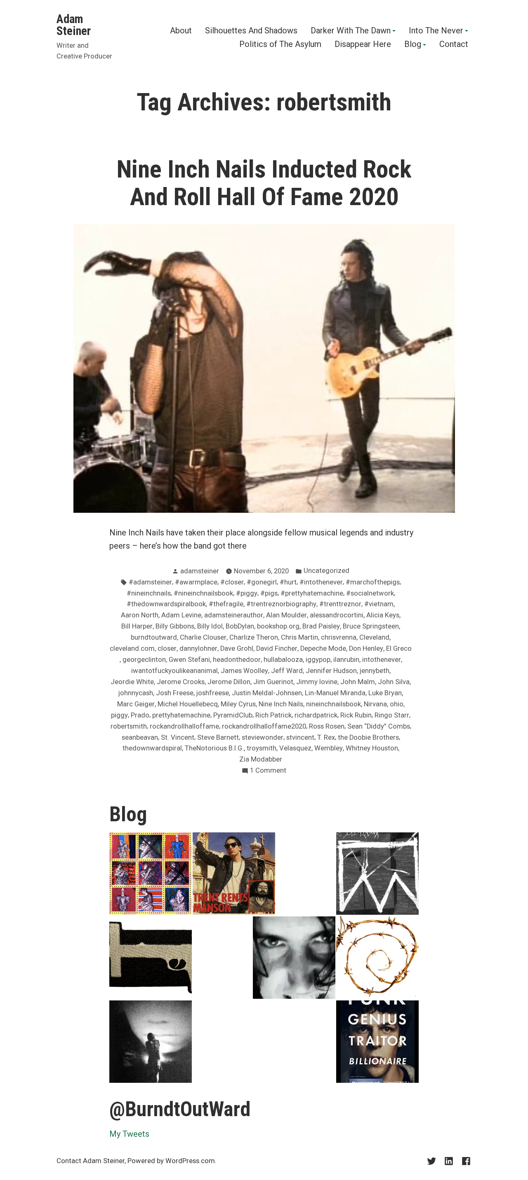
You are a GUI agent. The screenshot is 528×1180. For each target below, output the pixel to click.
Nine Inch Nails (281, 704)
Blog (412, 45)
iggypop (318, 660)
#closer (232, 582)
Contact (453, 45)
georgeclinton (144, 660)
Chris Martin (299, 637)
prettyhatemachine (181, 715)
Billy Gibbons (175, 626)
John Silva (394, 682)
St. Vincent (177, 737)
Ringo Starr (392, 715)
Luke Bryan (385, 693)
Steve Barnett (218, 737)
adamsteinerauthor (233, 615)
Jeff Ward (287, 671)
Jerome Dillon (228, 682)
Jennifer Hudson (331, 671)
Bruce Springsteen (371, 626)
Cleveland (374, 637)
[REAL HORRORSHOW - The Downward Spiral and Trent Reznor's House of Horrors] (234, 873)
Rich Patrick (273, 715)
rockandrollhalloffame (184, 726)
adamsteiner (199, 571)
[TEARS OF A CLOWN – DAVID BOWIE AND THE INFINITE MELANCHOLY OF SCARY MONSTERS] (150, 873)
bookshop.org (278, 626)
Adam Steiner (74, 25)
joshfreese (212, 693)
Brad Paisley (321, 626)
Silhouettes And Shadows (251, 31)
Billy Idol (210, 626)
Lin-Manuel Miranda (335, 693)
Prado (140, 715)
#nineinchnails (149, 593)
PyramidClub (232, 715)
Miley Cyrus (238, 704)
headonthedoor (237, 660)
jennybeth (374, 671)
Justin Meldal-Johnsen (267, 693)
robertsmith (129, 726)
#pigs (269, 593)
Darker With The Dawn (351, 31)
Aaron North (139, 615)
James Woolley (244, 671)
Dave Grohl (236, 648)
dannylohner (198, 648)
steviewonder (262, 737)
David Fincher (276, 648)
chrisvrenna (338, 637)
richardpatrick (316, 715)
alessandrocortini (336, 615)
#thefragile (226, 604)
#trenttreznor (340, 604)
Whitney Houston (372, 748)
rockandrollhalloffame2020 (264, 726)
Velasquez (295, 748)
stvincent (300, 737)
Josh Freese (174, 693)
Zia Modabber (260, 759)
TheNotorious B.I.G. (214, 748)
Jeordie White (132, 682)
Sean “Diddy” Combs (378, 726)
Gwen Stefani (189, 660)
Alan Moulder (286, 615)
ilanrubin (346, 660)
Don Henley (366, 648)
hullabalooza (283, 660)
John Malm (357, 682)
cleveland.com (132, 648)
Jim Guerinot (273, 682)
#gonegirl (262, 582)
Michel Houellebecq (188, 704)
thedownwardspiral (152, 748)
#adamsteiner (150, 582)
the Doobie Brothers (368, 737)
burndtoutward (154, 637)
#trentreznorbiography (281, 604)
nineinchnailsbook (333, 704)
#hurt (288, 582)
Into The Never (436, 31)
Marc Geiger (136, 704)
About (181, 31)
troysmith (261, 748)
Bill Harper (137, 626)
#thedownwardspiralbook (166, 604)
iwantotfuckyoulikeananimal (174, 671)
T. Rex (326, 737)
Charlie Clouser (203, 637)
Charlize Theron (253, 637)
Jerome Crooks (181, 682)
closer (167, 648)
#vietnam (379, 604)
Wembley (328, 748)
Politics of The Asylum (280, 45)
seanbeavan (140, 737)
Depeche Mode (323, 648)
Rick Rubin (356, 715)
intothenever (381, 660)
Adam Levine (181, 615)
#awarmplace (196, 582)
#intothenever (321, 582)
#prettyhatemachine (311, 593)
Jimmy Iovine (316, 682)
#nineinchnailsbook (203, 593)
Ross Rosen (326, 726)
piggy (119, 715)
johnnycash (135, 693)
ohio (396, 704)
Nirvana (375, 704)
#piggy (246, 593)
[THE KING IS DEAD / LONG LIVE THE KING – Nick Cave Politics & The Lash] (377, 873)
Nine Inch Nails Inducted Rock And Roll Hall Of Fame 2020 (264, 183)
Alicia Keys (382, 615)
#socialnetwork (370, 593)
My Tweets (129, 1134)
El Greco (399, 648)
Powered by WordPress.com (171, 1161)
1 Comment (268, 771)
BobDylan (240, 626)
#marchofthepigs (373, 582)
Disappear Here (363, 45)
